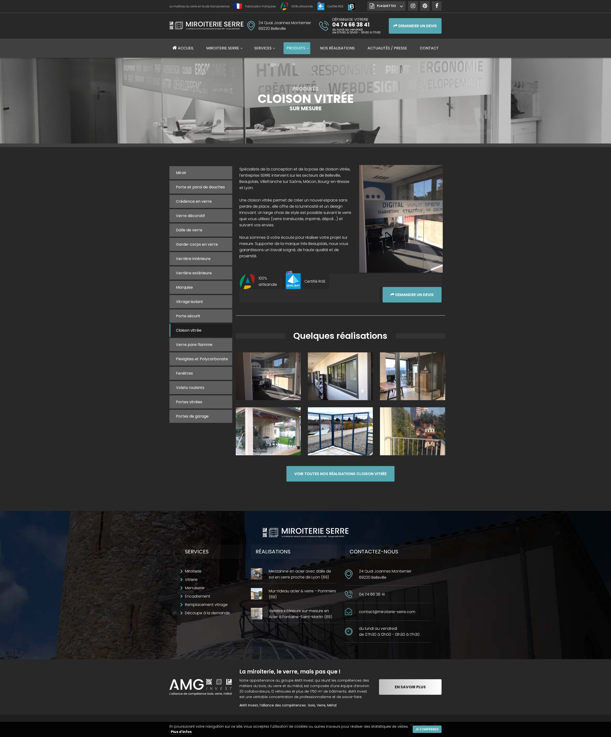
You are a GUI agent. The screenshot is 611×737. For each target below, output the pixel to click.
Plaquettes (386, 6)
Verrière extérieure (194, 273)
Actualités (387, 48)
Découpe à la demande (207, 613)
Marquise (184, 287)
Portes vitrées (189, 402)
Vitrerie (191, 579)
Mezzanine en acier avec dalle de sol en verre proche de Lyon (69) (300, 574)
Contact (429, 48)
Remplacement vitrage (206, 604)
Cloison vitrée (188, 330)
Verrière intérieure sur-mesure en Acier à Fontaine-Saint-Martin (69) (300, 614)
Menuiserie (195, 588)
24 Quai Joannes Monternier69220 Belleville (385, 574)
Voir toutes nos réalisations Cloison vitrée (340, 474)
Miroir (181, 172)
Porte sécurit (188, 316)
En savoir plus (410, 687)
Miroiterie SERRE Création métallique (206, 25)
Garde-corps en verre (197, 244)
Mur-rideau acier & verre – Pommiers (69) (302, 594)
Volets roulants (190, 387)
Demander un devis (417, 26)
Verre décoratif (190, 215)
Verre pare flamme (194, 344)
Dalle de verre (189, 230)
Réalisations (337, 48)
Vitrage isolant (189, 301)
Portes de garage (192, 416)
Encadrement (197, 596)
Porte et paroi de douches (200, 187)
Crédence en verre (194, 201)
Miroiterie (193, 571)
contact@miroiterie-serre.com (387, 612)
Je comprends (427, 729)
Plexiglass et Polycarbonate (202, 359)
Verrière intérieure (193, 258)
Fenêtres (184, 373)
